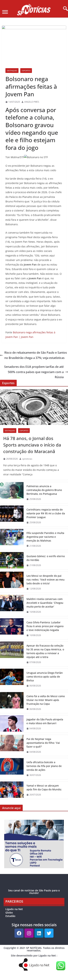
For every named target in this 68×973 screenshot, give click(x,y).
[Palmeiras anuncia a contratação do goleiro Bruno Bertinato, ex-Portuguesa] (12, 492)
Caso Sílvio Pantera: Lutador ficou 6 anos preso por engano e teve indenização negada (44, 626)
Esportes (26, 70)
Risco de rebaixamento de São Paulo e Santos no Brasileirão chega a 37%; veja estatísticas (35, 355)
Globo (9, 912)
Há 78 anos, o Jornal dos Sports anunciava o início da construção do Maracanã (32, 444)
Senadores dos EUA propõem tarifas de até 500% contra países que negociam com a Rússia (34, 372)
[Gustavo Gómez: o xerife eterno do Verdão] (12, 560)
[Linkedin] (39, 933)
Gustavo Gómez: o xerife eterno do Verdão (45, 558)
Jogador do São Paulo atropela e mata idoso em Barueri (44, 721)
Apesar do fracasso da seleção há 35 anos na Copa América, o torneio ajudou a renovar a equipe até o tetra (45, 651)
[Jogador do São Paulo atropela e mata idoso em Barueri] (12, 724)
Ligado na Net (14, 909)
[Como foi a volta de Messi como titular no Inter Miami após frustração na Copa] (12, 702)
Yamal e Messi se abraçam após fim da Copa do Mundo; (44, 787)
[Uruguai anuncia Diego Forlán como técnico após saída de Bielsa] (12, 679)
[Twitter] (48, 933)
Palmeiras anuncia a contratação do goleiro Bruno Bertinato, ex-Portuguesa (44, 489)
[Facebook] (19, 933)
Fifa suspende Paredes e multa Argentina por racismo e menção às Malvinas (45, 536)
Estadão (10, 916)
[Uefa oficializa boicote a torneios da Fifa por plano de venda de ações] (12, 768)
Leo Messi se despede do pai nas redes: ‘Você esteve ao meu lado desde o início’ (45, 579)
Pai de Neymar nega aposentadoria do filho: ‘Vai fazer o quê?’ (43, 742)
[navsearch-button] (64, 9)
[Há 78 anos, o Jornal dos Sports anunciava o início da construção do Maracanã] (34, 407)
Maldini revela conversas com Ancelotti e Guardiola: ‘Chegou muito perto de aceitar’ (44, 602)
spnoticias (27, 458)
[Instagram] (29, 933)
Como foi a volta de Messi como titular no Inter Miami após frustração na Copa (45, 699)
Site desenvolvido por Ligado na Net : (34, 955)
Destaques (12, 70)
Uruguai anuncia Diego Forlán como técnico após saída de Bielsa (44, 676)
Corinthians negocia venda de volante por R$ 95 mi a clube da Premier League (45, 513)
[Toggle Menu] (5, 12)
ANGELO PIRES (31, 101)
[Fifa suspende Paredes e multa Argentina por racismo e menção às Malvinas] (12, 539)
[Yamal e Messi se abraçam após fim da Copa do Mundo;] (12, 790)
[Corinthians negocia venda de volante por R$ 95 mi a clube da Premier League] (12, 516)
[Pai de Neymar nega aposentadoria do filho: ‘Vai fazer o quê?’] (12, 745)
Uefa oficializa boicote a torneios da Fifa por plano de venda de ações (44, 766)
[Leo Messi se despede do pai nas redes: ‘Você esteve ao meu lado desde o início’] (12, 582)
